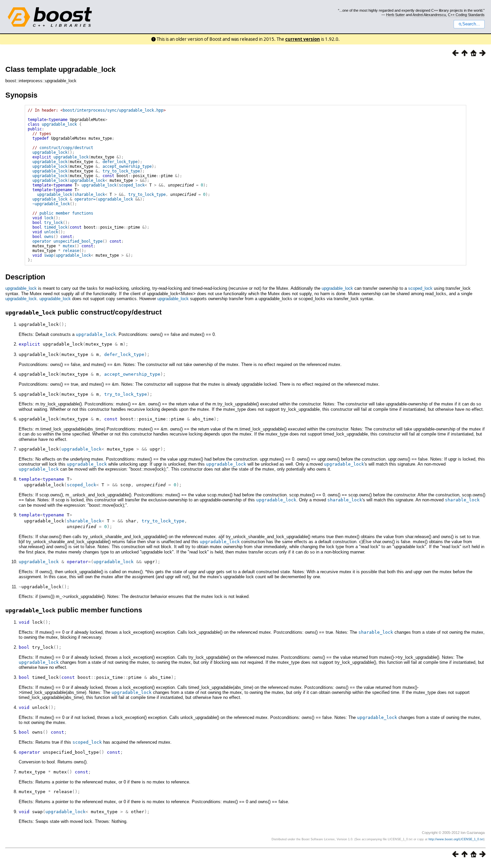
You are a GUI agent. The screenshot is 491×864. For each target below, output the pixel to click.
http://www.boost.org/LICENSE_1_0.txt (456, 839)
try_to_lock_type (121, 171)
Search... (471, 24)
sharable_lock (89, 194)
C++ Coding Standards (466, 15)
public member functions (66, 213)
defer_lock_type (120, 161)
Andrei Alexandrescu (429, 15)
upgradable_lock (59, 124)
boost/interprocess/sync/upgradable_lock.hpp (113, 110)
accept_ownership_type (127, 166)
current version (302, 39)
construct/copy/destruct (66, 147)
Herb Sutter (395, 15)
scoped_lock (132, 185)
